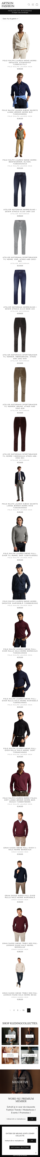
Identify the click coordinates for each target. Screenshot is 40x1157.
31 (24, 1010)
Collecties (21, 1078)
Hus (15, 1078)
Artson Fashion (8, 4)
